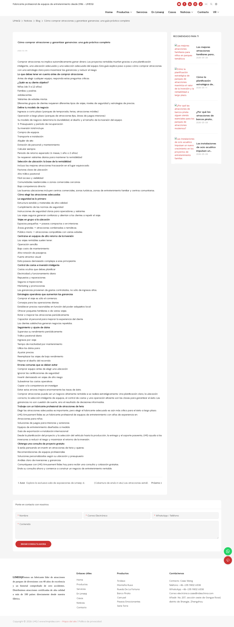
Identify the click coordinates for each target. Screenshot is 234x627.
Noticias (28, 20)
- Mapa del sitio (68, 621)
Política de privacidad (90, 621)
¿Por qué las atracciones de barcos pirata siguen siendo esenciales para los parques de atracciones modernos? (205, 115)
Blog (38, 20)
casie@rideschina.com (201, 593)
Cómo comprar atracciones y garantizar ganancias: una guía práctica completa (87, 20)
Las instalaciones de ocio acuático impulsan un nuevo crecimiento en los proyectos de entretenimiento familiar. (207, 147)
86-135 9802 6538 (191, 585)
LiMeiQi (16, 20)
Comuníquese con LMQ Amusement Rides (39, 464)
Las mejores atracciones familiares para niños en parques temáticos (206, 51)
